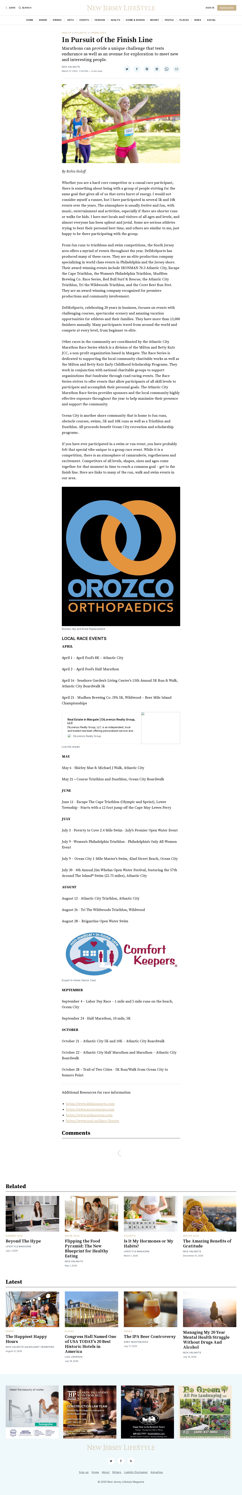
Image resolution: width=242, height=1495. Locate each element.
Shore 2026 (72, 1235)
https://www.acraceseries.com (90, 1109)
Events (84, 20)
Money (154, 20)
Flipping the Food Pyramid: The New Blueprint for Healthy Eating (86, 1249)
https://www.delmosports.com (90, 1104)
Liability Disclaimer (136, 1472)
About (105, 1472)
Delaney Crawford (41, 1347)
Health (115, 20)
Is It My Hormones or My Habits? (148, 1244)
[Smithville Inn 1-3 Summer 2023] (147, 1412)
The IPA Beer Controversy (150, 1336)
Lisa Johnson (74, 1357)
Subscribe (226, 7)
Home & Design (135, 20)
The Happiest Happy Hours (26, 1339)
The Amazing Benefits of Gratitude (207, 1244)
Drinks (57, 20)
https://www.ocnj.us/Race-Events (92, 1121)
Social (211, 20)
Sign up (84, 1472)
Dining (43, 20)
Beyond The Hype (23, 1241)
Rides (197, 20)
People (169, 20)
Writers (117, 1472)
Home (29, 20)
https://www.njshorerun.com (89, 1115)
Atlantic (81, 32)
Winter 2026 (191, 1235)
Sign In (210, 7)
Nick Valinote (71, 66)
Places (184, 20)
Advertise (157, 1472)
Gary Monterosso (136, 1342)
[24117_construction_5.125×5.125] (89, 1412)
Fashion (100, 20)
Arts (70, 20)
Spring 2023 (98, 32)
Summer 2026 (14, 1235)
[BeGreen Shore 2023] (205, 1412)
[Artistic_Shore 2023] (32, 1412)
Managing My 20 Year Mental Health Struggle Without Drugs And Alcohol (206, 1340)
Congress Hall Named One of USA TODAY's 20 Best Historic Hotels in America (90, 1344)
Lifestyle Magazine (18, 1246)
